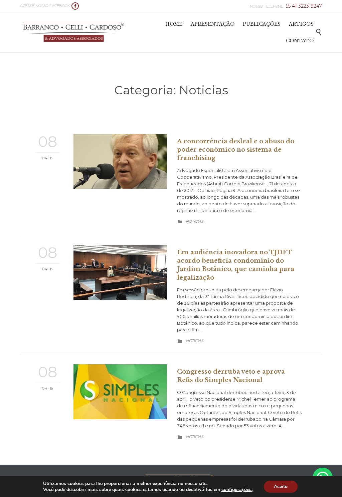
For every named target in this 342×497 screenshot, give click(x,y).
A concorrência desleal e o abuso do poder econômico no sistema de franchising (235, 150)
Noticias (194, 221)
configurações (236, 490)
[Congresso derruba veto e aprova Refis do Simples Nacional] (120, 391)
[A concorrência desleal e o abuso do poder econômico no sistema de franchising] (120, 161)
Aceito (281, 486)
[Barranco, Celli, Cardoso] (73, 32)
